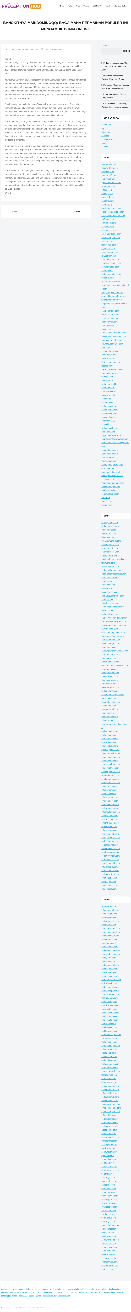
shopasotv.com (108, 457)
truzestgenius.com (109, 1038)
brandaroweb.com (109, 1265)
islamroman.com (108, 256)
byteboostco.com (109, 1027)
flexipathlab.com (108, 1210)
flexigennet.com (108, 706)
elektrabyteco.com (109, 1031)
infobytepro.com (108, 958)
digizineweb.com (109, 983)
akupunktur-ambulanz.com (113, 296)
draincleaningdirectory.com (113, 632)
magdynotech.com (109, 1123)
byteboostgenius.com (111, 1108)
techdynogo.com (108, 735)
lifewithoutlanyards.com (112, 344)
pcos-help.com (108, 186)
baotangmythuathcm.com (112, 636)
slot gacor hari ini (20, 1292)
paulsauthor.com (108, 698)
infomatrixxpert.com (110, 991)
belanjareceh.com (109, 548)
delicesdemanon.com (111, 362)
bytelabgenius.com (110, 779)
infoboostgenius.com (110, 812)
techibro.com (107, 270)
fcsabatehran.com (109, 676)
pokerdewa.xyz (108, 421)
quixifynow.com (108, 1148)
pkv (105, 1289)
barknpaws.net (108, 585)
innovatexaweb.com (110, 928)
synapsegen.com (109, 1207)
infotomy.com (107, 720)
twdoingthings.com (109, 691)
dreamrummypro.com (111, 541)
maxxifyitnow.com (109, 1144)
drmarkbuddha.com (110, 314)
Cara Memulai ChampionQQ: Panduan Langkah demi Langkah (115, 105)
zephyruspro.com (109, 1152)
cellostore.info (107, 588)
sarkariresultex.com (110, 577)
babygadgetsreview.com (112, 292)
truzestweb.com (108, 1243)
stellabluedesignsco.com (112, 695)
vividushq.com (107, 1214)
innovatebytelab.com (110, 954)
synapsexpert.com (109, 1247)
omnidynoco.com (109, 1236)
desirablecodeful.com (111, 702)
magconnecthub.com (110, 1104)
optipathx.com (107, 1156)
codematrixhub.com (110, 805)
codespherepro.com (110, 841)
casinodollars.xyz (109, 413)
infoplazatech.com (109, 947)
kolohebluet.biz (108, 388)
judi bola (86, 1289)
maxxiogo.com (108, 1177)
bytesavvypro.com (109, 819)
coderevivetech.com (110, 856)
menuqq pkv (6, 1289)
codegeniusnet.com (110, 965)
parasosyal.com (108, 658)
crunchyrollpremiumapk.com (114, 618)
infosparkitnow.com (110, 936)
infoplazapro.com (109, 790)
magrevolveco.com (110, 859)
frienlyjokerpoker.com (111, 263)
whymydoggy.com (109, 522)
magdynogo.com (109, 889)
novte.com (106, 329)
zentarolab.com (108, 1251)
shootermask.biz (108, 391)
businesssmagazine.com (112, 212)
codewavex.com (108, 1024)
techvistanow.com (109, 998)
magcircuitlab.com (109, 1020)
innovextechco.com (110, 1013)
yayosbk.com (107, 377)
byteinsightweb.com (110, 750)
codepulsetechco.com (111, 980)
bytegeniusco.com (109, 801)
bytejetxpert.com (108, 881)
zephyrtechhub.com (110, 1240)
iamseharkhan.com (110, 566)
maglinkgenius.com (110, 1016)
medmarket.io (107, 713)
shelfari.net (106, 399)
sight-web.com (108, 248)
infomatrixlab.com (109, 1093)
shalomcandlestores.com (112, 607)
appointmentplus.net (110, 472)
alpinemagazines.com (111, 274)
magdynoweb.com (109, 1068)
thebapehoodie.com (110, 654)
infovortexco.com (109, 1049)
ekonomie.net (107, 468)
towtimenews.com (109, 629)
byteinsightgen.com (110, 823)
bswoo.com (106, 505)
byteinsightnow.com (110, 852)
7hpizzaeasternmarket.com (113, 333)
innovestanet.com (109, 1166)
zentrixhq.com (107, 1163)
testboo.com (106, 366)
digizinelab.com (108, 1053)
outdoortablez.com (109, 717)
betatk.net (105, 498)
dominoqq (106, 132)
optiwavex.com (108, 1232)
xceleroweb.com (108, 1258)
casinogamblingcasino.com (113, 625)
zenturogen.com (108, 1192)
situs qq (104, 147)
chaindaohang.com (110, 311)
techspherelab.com (110, 1089)
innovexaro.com (108, 1133)
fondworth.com (108, 563)
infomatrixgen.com (109, 830)
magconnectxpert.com (111, 1035)
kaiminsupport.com (110, 544)
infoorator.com (107, 325)
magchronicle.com (109, 739)
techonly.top (106, 204)
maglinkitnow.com (109, 746)
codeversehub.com (110, 1097)
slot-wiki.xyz (106, 424)
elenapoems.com (109, 669)
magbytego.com (108, 961)
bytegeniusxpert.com (110, 950)
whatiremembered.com (111, 300)
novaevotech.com (109, 1009)
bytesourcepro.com (110, 1086)
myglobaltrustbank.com (111, 435)
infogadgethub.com (110, 910)
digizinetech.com (109, 827)
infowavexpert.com (109, 797)
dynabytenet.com (109, 1082)
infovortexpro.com (109, 867)
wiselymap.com (108, 230)
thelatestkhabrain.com (111, 570)
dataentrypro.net (108, 537)
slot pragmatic (107, 139)
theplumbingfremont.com (112, 483)
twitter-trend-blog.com (111, 281)
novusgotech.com (109, 1181)
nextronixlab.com (109, 1159)
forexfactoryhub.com (110, 237)
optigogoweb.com (109, 1262)
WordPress (41, 1308)
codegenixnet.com (109, 845)
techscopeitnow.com (110, 874)
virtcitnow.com (107, 226)
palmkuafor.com (108, 533)
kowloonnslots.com (110, 267)
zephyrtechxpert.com (110, 1046)
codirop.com (107, 193)
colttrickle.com (107, 171)
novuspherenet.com (110, 1225)
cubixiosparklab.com (110, 1005)
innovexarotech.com (110, 863)
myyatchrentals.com (110, 603)
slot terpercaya (69, 1289)
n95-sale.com (107, 219)
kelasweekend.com (110, 494)
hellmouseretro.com (110, 673)
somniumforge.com (110, 643)
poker (104, 143)
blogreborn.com (108, 223)
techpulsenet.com (109, 1042)
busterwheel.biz (108, 395)
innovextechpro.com (110, 764)
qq (102, 128)
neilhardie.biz (107, 380)
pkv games (58, 49)
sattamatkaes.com (109, 614)
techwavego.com (109, 1057)
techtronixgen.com (109, 761)
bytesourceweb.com (110, 849)
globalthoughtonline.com (112, 596)
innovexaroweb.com (110, 1071)
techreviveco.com (109, 1075)
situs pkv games (19, 1289)
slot (51, 1289)
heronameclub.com (110, 709)
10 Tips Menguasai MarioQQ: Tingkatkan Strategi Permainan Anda (114, 66)
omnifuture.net (107, 179)
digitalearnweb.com (110, 526)
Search (104, 46)
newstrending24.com (110, 487)
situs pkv (105, 136)
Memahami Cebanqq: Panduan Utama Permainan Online (115, 86)
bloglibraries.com (109, 647)
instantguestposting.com (112, 465)
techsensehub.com (110, 921)
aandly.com (106, 501)
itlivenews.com (108, 479)
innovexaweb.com (109, 1196)
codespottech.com (109, 731)
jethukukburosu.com (110, 640)
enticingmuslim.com (110, 662)
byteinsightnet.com (109, 976)
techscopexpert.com (110, 772)
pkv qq (79, 1289)
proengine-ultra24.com (111, 340)
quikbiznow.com (108, 1254)
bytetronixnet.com (109, 878)
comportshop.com (109, 450)
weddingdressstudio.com (112, 369)
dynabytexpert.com (110, 1170)
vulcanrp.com (107, 278)
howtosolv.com (108, 358)
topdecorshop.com (109, 454)
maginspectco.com (109, 885)
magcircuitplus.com (110, 871)
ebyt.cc (104, 307)
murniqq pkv (123, 1289)
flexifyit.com (106, 1174)
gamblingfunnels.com (111, 183)
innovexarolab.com (110, 834)
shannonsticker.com (110, 552)
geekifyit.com (107, 610)
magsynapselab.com (110, 757)
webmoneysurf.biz (109, 384)
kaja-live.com (107, 241)
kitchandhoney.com (110, 351)
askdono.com (107, 201)
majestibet (23, 1296)
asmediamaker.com (110, 592)
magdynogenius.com (110, 753)
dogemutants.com (109, 680)
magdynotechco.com (110, 932)
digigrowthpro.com (109, 168)
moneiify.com (107, 599)
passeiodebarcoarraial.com (113, 559)
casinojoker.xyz (108, 417)
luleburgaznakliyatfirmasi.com (114, 651)
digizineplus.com (109, 1130)
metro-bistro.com (109, 355)
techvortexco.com (109, 939)
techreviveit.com (108, 794)
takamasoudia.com (110, 687)
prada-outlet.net (108, 164)
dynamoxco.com (108, 1188)
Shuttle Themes (19, 1308)
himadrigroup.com (109, 252)
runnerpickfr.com (108, 175)
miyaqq (31, 1296)
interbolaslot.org (108, 530)
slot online (106, 125)
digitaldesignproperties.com (114, 574)
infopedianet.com (109, 1115)
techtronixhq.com (109, 906)
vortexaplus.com (108, 1218)
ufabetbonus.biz (108, 490)
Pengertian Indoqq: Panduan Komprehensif (114, 96)
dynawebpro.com (109, 1203)
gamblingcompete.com (111, 208)
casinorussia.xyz (109, 402)
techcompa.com (108, 245)
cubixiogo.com (108, 1221)
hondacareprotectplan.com (113, 621)
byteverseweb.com (109, 1101)
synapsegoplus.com (110, 1111)
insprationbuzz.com (110, 555)
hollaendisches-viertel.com (113, 336)
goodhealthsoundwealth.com (114, 665)
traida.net (105, 347)
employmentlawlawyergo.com (114, 439)
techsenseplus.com (110, 808)
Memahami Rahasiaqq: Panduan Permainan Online (112, 77)
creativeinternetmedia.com (113, 215)
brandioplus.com (109, 1199)
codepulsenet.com (109, 1119)
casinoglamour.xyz (109, 410)
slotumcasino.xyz (109, 406)
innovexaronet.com (110, 994)
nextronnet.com (108, 1185)
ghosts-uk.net (107, 197)
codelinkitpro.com (109, 914)
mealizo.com (107, 581)
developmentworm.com (112, 476)
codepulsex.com (108, 1060)
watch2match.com (109, 428)
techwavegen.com (109, 816)
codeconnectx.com (109, 987)
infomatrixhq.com (109, 1002)
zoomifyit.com (107, 1269)
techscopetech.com (110, 1064)
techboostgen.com (109, 917)
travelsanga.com (108, 461)
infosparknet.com (109, 1141)
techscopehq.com (109, 1126)
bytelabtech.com (108, 925)
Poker (46, 49)
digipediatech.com (109, 742)
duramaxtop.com (109, 684)
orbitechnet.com (108, 1229)
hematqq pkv (6, 1292)
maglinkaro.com (108, 1079)
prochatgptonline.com (111, 234)
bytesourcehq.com (109, 972)
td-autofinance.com (110, 259)
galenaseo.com (108, 432)
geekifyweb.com (108, 943)
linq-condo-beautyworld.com (114, 303)
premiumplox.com (109, 373)
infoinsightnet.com (109, 969)
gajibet (38, 1296)
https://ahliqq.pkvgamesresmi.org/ (56, 1296)
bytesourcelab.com (110, 1137)
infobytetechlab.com (110, 837)
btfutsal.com (106, 190)
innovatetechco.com (110, 783)
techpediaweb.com (110, 775)
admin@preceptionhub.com (28, 49)
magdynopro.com (109, 786)
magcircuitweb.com (110, 768)
